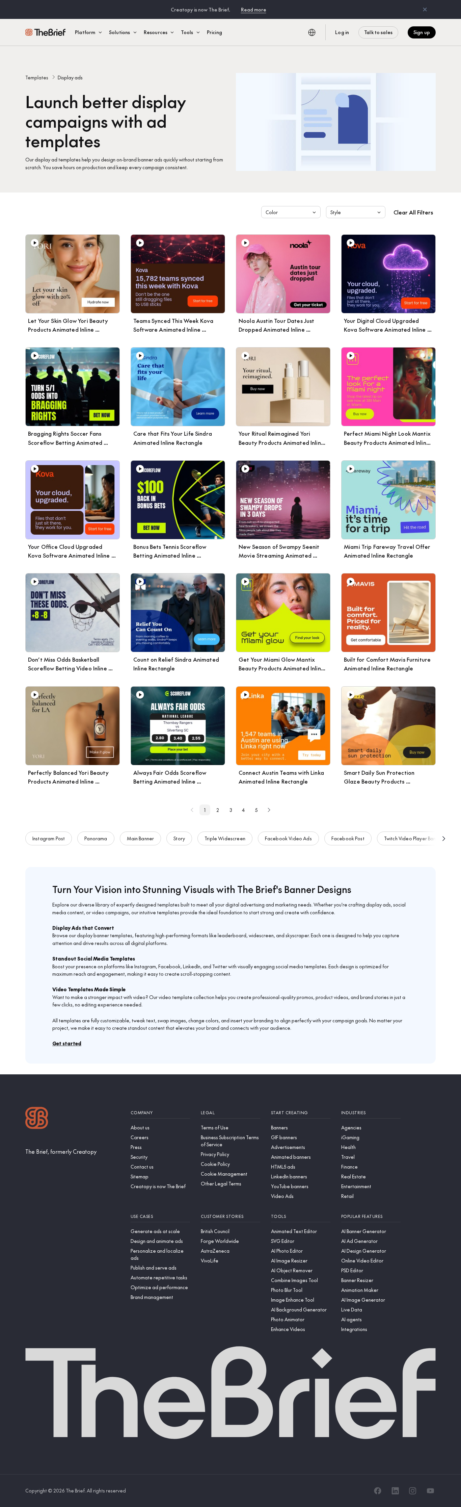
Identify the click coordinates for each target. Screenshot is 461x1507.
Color (272, 212)
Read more (253, 9)
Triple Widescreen (225, 838)
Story (179, 838)
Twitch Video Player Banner (413, 838)
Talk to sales (378, 32)
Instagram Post (48, 838)
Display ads (70, 77)
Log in (342, 32)
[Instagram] (412, 1490)
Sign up (421, 32)
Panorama (95, 838)
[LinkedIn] (395, 1490)
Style (335, 212)
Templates (36, 77)
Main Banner (140, 838)
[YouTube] (430, 1490)
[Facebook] (377, 1490)
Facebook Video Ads (288, 838)
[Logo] (36, 1119)
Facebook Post (347, 838)
